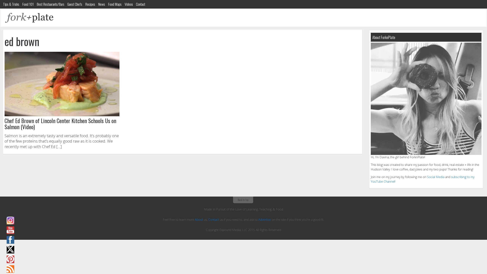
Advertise (264, 219)
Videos (129, 4)
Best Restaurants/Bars (50, 4)
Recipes (90, 4)
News (101, 4)
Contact (140, 4)
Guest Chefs (74, 4)
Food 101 (28, 4)
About (199, 219)
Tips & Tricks (11, 4)
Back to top (243, 200)
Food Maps (115, 4)
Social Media (435, 177)
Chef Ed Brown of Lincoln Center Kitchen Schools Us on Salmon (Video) (60, 124)
